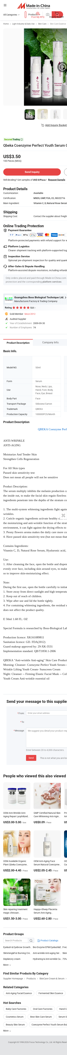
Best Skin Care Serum (41, 1016)
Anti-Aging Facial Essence (19, 993)
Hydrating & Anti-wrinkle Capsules (47, 958)
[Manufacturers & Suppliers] (33, 5)
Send (31, 757)
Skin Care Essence (58, 23)
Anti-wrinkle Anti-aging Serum (48, 953)
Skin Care (42, 23)
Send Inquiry (32, 171)
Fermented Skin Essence (51, 993)
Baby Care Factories (16, 1008)
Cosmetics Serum (14, 1016)
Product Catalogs (49, 940)
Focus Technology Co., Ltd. (41, 1042)
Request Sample (56, 179)
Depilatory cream (11, 958)
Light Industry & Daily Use (23, 23)
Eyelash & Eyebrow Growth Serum (20, 947)
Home (6, 23)
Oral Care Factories (42, 1008)
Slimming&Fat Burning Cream (18, 953)
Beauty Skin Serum (15, 1024)
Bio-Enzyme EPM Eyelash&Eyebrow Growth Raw (47, 947)
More (6, 1030)
